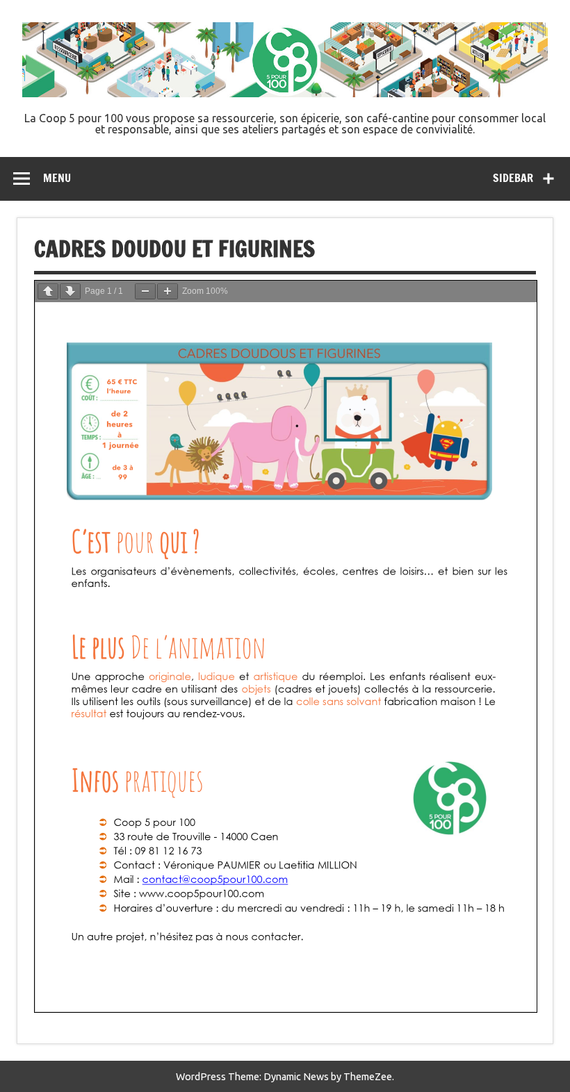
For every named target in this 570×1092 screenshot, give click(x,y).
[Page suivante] (70, 291)
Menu (57, 177)
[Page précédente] (48, 291)
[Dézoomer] (145, 291)
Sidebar (513, 177)
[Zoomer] (167, 291)
